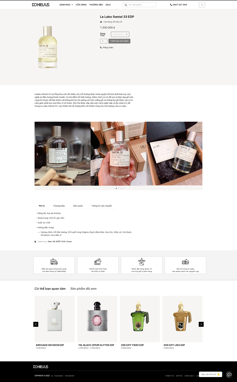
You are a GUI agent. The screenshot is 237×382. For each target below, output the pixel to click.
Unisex (69, 241)
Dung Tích (102, 34)
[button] (37, 154)
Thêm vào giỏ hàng (119, 41)
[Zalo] (229, 374)
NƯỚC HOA (60, 241)
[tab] (42, 205)
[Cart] (202, 4)
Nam (50, 241)
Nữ (54, 241)
